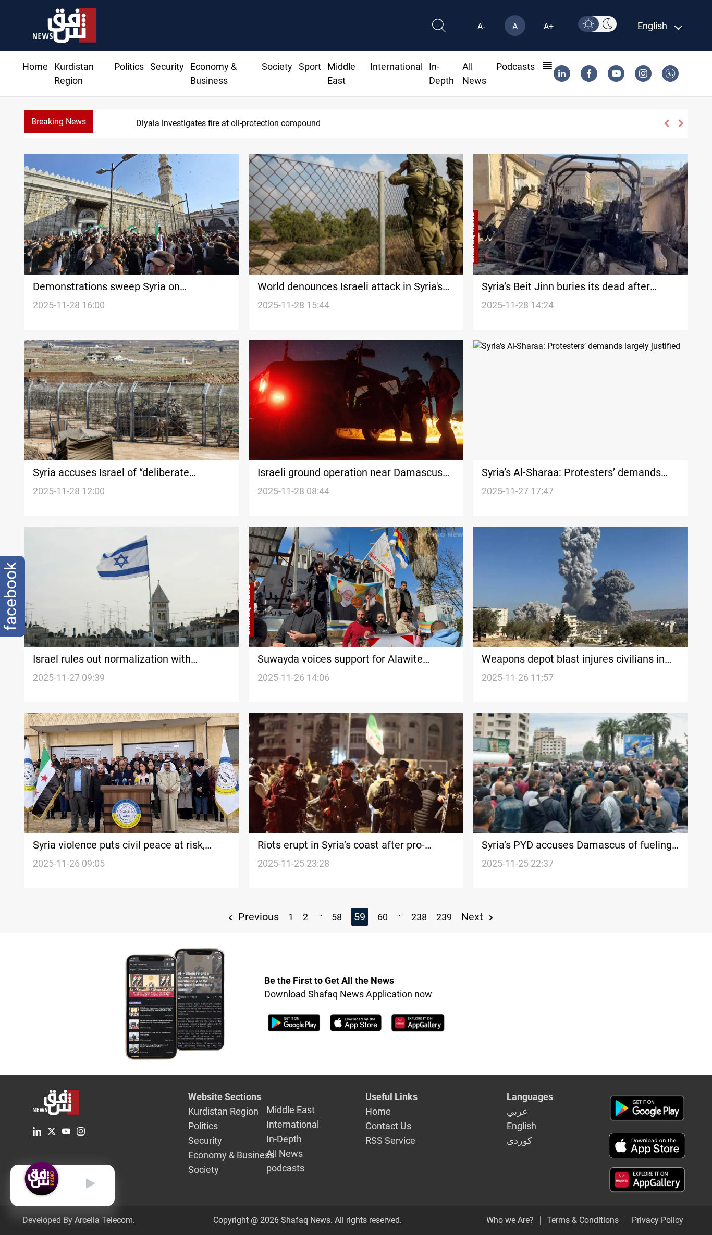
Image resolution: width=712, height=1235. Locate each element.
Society (277, 66)
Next (473, 916)
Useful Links (391, 1096)
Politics (129, 66)
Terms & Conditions (583, 1220)
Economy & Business (231, 1155)
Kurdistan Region (223, 1111)
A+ (549, 26)
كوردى (519, 1140)
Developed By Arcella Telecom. (78, 1220)
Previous (257, 916)
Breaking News (58, 122)
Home (35, 66)
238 (419, 917)
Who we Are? (510, 1220)
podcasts (515, 66)
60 (382, 917)
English (521, 1125)
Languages (530, 1096)
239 (444, 917)
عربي (517, 1111)
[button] (665, 123)
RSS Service (390, 1140)
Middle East (290, 1109)
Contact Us (388, 1125)
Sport (310, 66)
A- (481, 26)
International (396, 66)
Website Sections (224, 1096)
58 (337, 917)
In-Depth (284, 1138)
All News (284, 1153)
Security (167, 66)
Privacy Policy (657, 1220)
